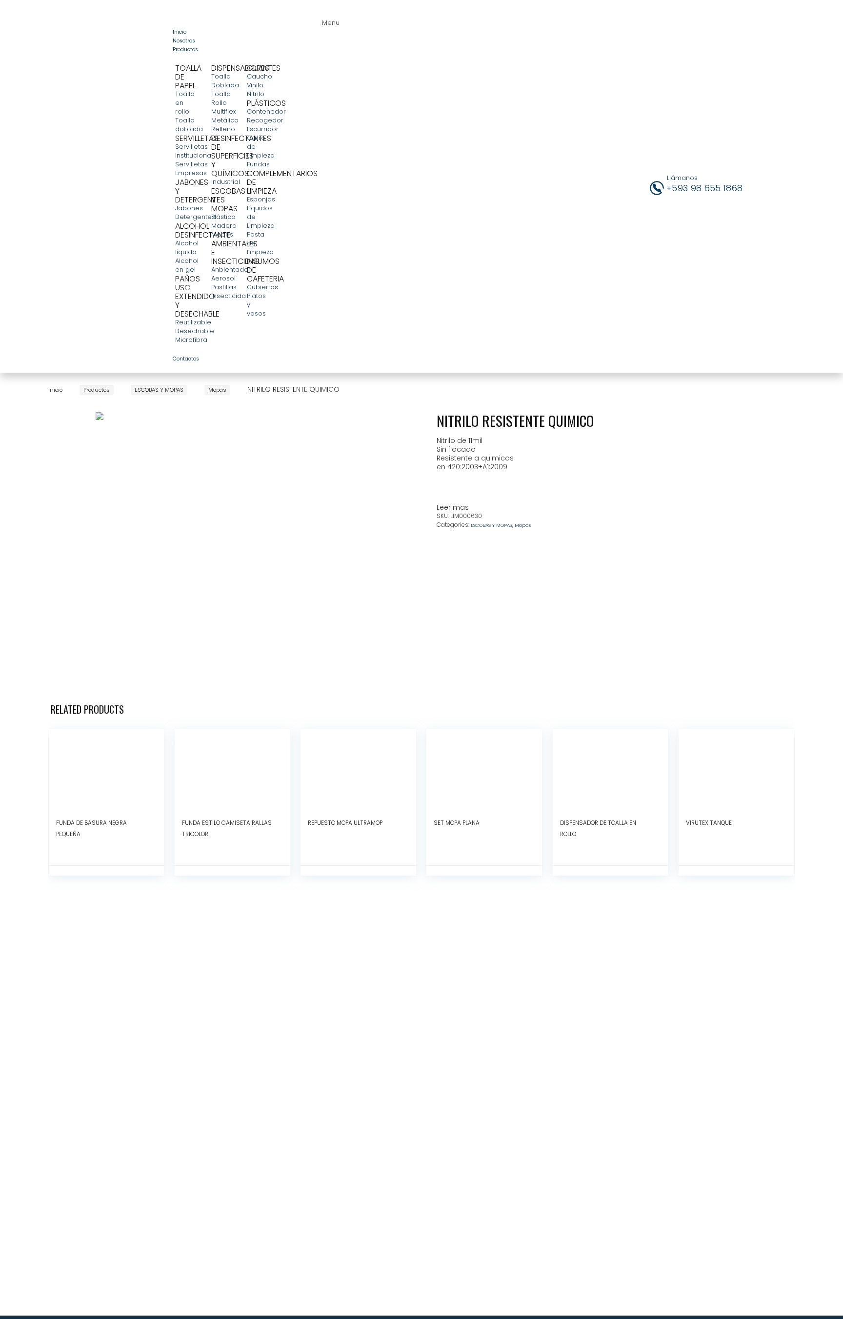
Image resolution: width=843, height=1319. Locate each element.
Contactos (186, 358)
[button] (328, 18)
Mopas (217, 390)
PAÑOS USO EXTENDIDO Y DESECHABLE (197, 296)
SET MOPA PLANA (457, 823)
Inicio (55, 390)
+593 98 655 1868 (704, 188)
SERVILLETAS (196, 138)
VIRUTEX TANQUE (709, 823)
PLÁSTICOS (266, 103)
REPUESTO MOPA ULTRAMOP (345, 823)
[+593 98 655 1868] (657, 188)
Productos (185, 49)
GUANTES (264, 68)
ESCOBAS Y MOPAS (159, 390)
